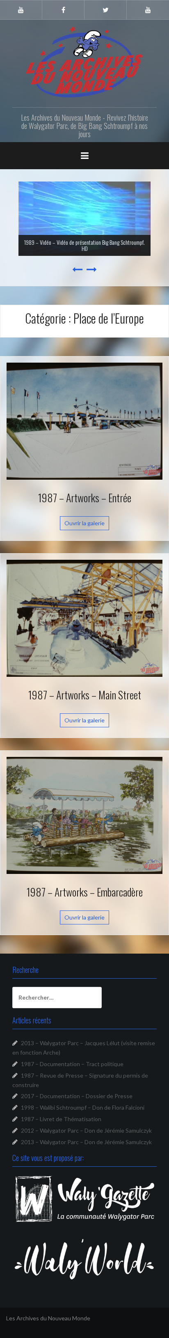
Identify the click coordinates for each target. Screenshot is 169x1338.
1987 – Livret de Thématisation (61, 1118)
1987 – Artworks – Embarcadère (85, 892)
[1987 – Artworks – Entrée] (84, 420)
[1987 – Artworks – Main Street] (84, 617)
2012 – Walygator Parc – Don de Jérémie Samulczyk (86, 1130)
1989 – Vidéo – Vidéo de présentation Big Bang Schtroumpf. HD (84, 245)
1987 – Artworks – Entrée (84, 498)
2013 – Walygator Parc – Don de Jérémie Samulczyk (86, 1141)
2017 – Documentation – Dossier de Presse (76, 1095)
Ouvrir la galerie (84, 523)
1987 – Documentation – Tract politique (72, 1063)
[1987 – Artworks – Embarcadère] (84, 814)
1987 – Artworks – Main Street (84, 695)
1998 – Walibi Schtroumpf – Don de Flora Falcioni (82, 1107)
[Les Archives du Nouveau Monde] (84, 61)
